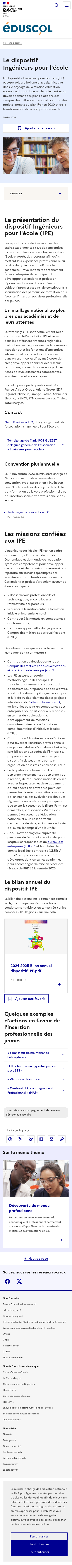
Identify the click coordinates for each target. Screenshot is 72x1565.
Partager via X (20, 1139)
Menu (67, 5)
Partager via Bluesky (31, 1139)
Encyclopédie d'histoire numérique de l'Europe (28, 1407)
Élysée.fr (7, 1434)
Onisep (6, 1334)
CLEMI (6, 1351)
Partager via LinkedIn (41, 1139)
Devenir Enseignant (13, 1316)
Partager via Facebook (10, 1139)
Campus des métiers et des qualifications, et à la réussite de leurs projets (36, 668)
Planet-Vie (8, 1402)
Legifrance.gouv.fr (12, 1452)
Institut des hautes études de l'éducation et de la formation (34, 1322)
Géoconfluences (11, 1419)
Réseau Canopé (11, 1345)
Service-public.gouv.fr (14, 1458)
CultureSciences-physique (16, 1396)
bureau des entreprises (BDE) (35, 843)
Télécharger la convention (26, 512)
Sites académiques (13, 1357)
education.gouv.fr (12, 1310)
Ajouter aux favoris (40, 128)
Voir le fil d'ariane (12, 43)
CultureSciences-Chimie (15, 1372)
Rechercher (56, 5)
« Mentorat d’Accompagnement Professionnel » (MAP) (30, 1090)
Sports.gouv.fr (10, 1470)
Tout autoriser (39, 1552)
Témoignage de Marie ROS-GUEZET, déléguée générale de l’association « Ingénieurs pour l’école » (32, 445)
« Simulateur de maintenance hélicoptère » (28, 1054)
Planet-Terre (9, 1390)
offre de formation (43, 702)
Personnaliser (39, 1536)
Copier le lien (62, 1139)
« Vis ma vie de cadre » (23, 1079)
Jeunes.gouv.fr (10, 1464)
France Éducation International (19, 1304)
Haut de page (38, 1258)
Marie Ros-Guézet (16, 422)
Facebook (7, 1281)
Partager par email (51, 1139)
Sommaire (16, 193)
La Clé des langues (12, 1378)
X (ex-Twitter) (19, 1281)
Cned (6, 1339)
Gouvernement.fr (12, 1446)
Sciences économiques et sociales (21, 1413)
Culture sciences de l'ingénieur (19, 1384)
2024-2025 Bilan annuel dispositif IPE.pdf (31, 968)
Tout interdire (39, 1544)
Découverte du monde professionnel (29, 1208)
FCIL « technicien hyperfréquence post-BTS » (31, 1068)
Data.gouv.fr (9, 1440)
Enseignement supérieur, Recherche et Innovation (29, 1328)
